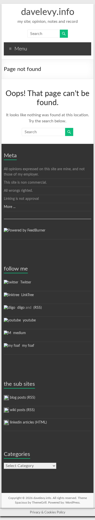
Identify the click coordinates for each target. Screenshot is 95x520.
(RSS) (37, 308)
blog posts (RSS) (22, 397)
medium (18, 333)
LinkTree (26, 295)
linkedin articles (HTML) (28, 422)
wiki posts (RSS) (22, 410)
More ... (9, 207)
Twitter (24, 282)
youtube (28, 320)
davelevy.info (47, 12)
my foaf (27, 346)
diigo (20, 308)
